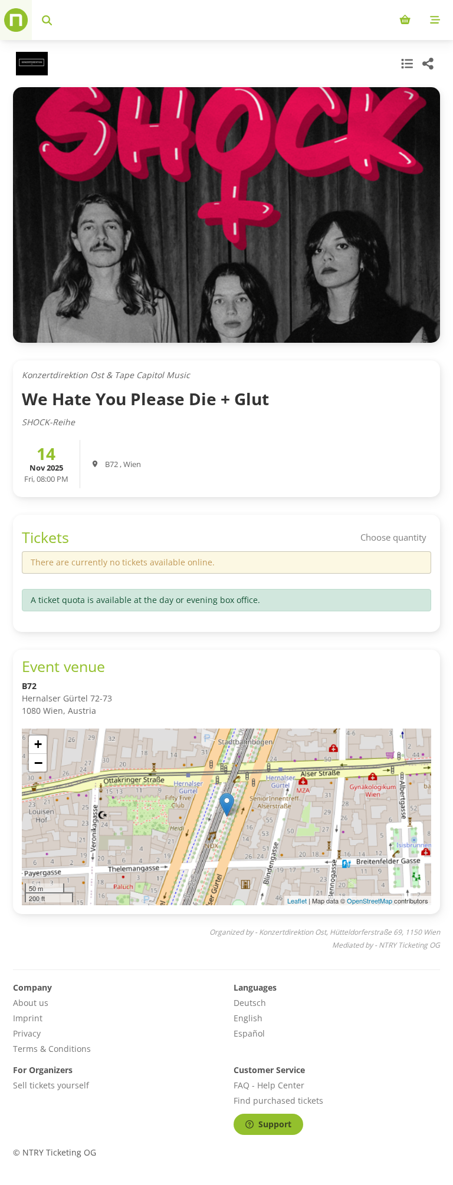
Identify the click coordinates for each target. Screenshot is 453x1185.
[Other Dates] (405, 63)
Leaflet (297, 900)
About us (30, 1002)
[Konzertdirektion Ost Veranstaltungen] (30, 63)
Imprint (27, 1018)
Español (249, 1033)
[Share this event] (428, 63)
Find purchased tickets (278, 1100)
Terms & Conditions (52, 1048)
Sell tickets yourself (51, 1085)
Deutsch (250, 1002)
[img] (226, 817)
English (248, 1018)
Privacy (27, 1033)
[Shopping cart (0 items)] (405, 20)
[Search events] (47, 20)
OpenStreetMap (369, 900)
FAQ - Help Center (269, 1085)
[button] (226, 805)
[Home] (16, 20)
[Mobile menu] (435, 20)
